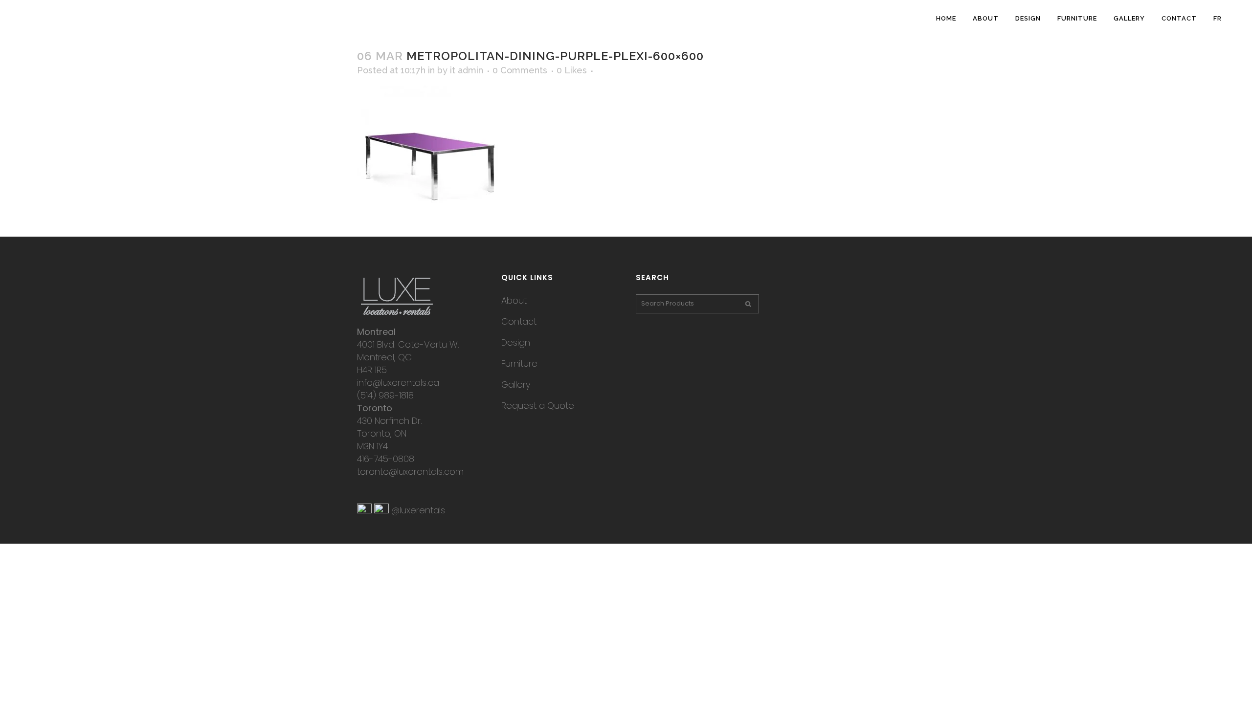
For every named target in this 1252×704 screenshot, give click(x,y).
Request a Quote (537, 405)
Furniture (519, 363)
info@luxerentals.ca (398, 382)
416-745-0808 (385, 459)
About (514, 300)
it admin (466, 70)
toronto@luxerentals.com (410, 471)
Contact (519, 321)
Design (515, 342)
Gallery (515, 384)
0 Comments (519, 70)
